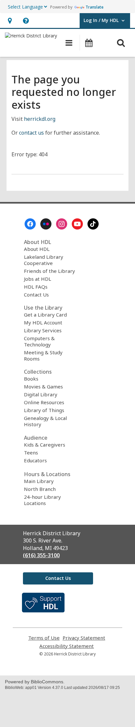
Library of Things (44, 410)
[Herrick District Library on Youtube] (77, 224)
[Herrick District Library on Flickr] (45, 224)
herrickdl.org (39, 118)
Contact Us (36, 294)
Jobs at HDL (37, 278)
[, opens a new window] (43, 610)
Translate (95, 7)
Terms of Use (44, 638)
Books (31, 378)
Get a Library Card (45, 314)
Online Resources (44, 402)
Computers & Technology (39, 341)
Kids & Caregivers (44, 444)
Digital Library (40, 394)
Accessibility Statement (66, 646)
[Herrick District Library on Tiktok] (93, 224)
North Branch (40, 489)
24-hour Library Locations (42, 500)
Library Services (43, 330)
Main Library (39, 481)
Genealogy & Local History (45, 421)
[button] (9, 20)
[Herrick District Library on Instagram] (61, 224)
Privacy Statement (84, 638)
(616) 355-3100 (41, 555)
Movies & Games (43, 386)
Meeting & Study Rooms (43, 355)
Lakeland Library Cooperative (43, 259)
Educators (35, 460)
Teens (31, 452)
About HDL (36, 249)
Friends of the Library (49, 271)
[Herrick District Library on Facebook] (30, 224)
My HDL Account (43, 322)
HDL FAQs (36, 286)
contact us (31, 132)
